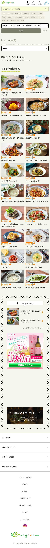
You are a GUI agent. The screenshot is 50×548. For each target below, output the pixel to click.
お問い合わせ (25, 519)
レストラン (39, 4)
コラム (33, 4)
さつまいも (10, 13)
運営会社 (25, 491)
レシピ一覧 (6, 438)
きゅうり (26, 17)
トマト (40, 13)
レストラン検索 (8, 457)
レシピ (27, 4)
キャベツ (34, 13)
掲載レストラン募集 (25, 505)
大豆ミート (34, 17)
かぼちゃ (18, 13)
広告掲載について (25, 498)
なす (3, 13)
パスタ (42, 17)
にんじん (10, 17)
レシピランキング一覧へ (32, 328)
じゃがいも (25, 13)
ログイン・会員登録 (25, 477)
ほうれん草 (18, 17)
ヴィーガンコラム (8, 447)
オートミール (15, 21)
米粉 (22, 21)
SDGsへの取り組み (9, 467)
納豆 (3, 21)
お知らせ (25, 484)
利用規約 (25, 512)
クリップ (46, 4)
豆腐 (8, 21)
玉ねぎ (4, 17)
